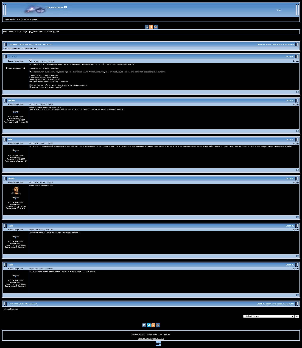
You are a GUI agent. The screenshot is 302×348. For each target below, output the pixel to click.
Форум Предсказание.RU (33, 32)
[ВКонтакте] (146, 27)
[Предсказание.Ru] (46, 16)
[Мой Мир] (156, 27)
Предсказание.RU (11, 32)
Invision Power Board (149, 334)
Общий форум (52, 32)
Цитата (296, 61)
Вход (24, 19)
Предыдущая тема (12, 48)
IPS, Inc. (167, 334)
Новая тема (271, 44)
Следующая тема (29, 48)
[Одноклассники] (151, 27)
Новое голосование (285, 44)
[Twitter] (149, 325)
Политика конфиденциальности (151, 339)
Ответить (261, 44)
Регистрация (32, 19)
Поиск (278, 10)
